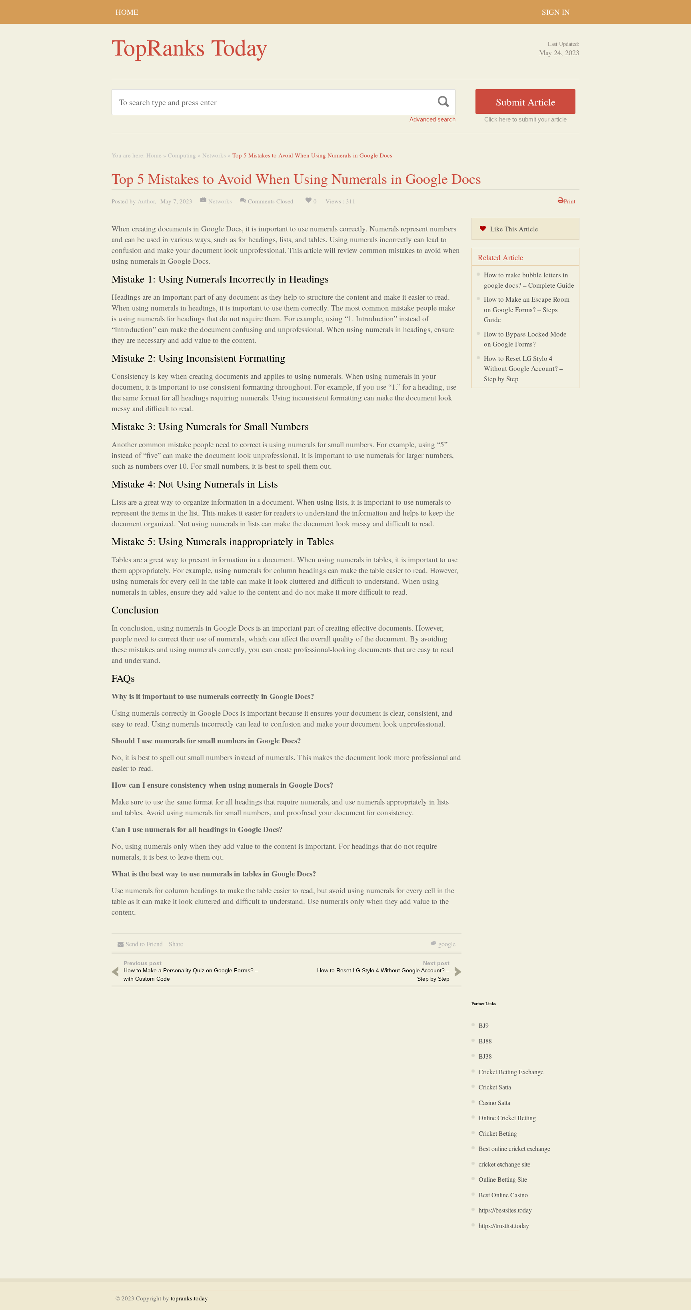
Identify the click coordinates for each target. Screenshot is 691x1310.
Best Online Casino (503, 1195)
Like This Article (514, 228)
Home (127, 12)
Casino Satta (494, 1102)
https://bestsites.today (505, 1210)
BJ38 (485, 1056)
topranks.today (189, 1298)
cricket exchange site (504, 1164)
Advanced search (432, 119)
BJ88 (485, 1041)
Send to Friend (144, 944)
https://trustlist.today (504, 1225)
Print (569, 201)
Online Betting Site (503, 1179)
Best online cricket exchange (514, 1148)
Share (176, 944)
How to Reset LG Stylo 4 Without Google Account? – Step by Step (523, 368)
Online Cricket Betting (507, 1117)
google (446, 944)
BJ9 (484, 1025)
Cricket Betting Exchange (511, 1071)
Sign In (556, 12)
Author (146, 201)
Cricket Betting (498, 1133)
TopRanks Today (190, 46)
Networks (214, 155)
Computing (182, 155)
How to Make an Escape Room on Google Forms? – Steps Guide (526, 309)
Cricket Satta (495, 1087)
